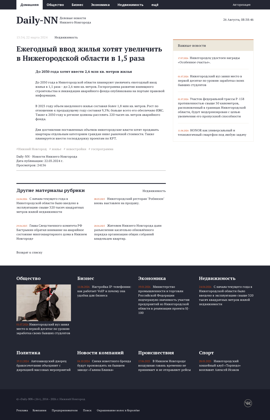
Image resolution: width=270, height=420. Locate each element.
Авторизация (241, 5)
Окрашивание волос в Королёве (118, 410)
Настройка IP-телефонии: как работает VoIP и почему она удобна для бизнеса (104, 290)
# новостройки (75, 149)
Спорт (206, 352)
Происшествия (156, 352)
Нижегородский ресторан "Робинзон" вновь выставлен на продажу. (129, 200)
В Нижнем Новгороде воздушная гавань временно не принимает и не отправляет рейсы (164, 365)
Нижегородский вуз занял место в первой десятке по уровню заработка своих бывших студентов (211, 80)
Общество (55, 5)
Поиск (87, 410)
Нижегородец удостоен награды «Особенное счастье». (209, 60)
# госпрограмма (101, 149)
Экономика (100, 5)
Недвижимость (130, 5)
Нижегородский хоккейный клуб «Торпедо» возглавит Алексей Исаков (220, 365)
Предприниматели (65, 410)
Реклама (22, 410)
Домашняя (29, 5)
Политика (28, 352)
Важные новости (192, 45)
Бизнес (77, 5)
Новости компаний (100, 352)
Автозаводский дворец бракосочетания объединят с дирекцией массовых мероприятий (43, 365)
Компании (39, 410)
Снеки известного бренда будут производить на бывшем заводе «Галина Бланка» (104, 365)
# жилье (55, 149)
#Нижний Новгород (31, 149)
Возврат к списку (29, 252)
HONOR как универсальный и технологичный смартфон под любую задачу (212, 132)
